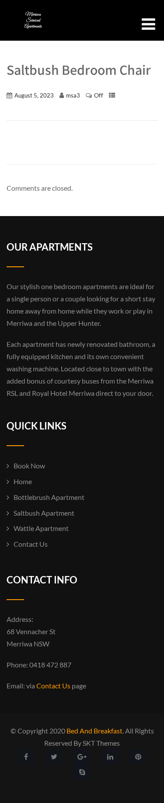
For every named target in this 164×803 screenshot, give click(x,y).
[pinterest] (138, 757)
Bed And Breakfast (94, 730)
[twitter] (54, 757)
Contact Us (31, 544)
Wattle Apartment (41, 528)
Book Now (29, 465)
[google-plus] (82, 757)
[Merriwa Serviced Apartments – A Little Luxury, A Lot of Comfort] (29, 34)
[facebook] (26, 757)
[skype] (82, 772)
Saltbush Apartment (44, 513)
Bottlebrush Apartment (49, 497)
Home (23, 481)
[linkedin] (110, 757)
